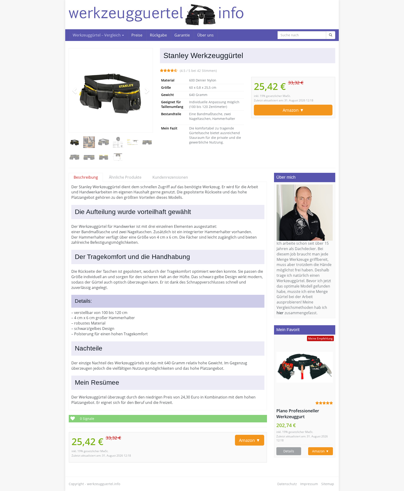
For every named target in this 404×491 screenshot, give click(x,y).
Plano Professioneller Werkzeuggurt (297, 413)
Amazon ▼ (293, 110)
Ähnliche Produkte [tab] (125, 177)
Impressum (309, 484)
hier (280, 312)
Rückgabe (158, 35)
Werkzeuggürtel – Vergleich (97, 35)
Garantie (182, 35)
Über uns (205, 35)
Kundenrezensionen (170, 177)
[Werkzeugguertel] (156, 15)
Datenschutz (287, 484)
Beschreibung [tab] (86, 177)
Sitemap (327, 484)
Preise (136, 35)
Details (288, 451)
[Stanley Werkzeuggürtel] (111, 90)
